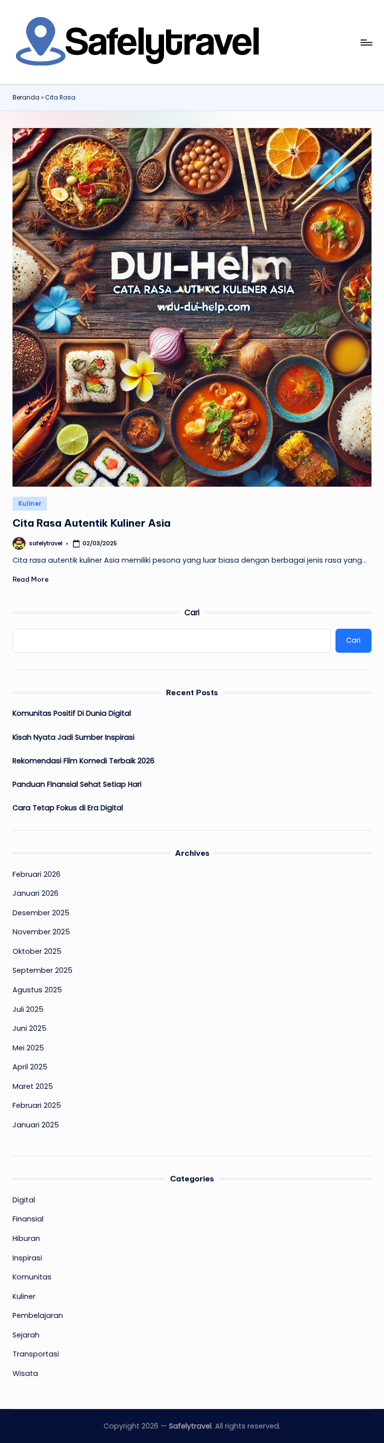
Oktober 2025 (37, 951)
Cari (192, 612)
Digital (23, 1200)
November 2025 (41, 932)
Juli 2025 (28, 1009)
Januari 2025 (35, 1125)
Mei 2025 (28, 1048)
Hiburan (26, 1238)
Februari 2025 (36, 1105)
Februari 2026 (36, 874)
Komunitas (32, 1277)
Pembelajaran (37, 1315)
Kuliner (29, 503)
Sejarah (26, 1335)
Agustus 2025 (37, 990)
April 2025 (30, 1067)
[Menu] (365, 43)
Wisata (25, 1373)
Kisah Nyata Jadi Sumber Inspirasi (73, 737)
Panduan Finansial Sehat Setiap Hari (77, 784)
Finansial (28, 1219)
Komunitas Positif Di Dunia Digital (71, 713)
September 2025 (42, 970)
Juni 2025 (29, 1028)
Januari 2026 (35, 893)
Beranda (26, 98)
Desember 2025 (41, 913)
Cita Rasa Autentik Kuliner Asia (91, 523)
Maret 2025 (32, 1086)
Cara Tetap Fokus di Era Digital (67, 808)
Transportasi (35, 1354)
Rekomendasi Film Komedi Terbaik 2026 (83, 761)
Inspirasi (27, 1258)
